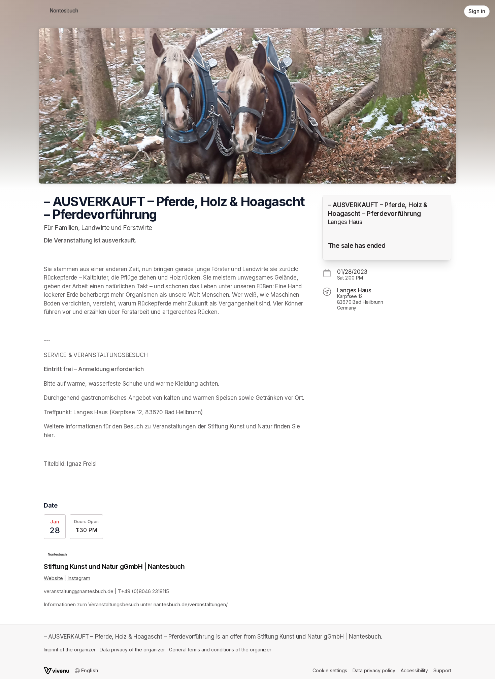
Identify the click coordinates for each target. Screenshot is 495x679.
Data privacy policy (374, 670)
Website (53, 578)
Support (442, 670)
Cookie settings (329, 670)
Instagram (78, 578)
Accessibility (414, 670)
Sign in (476, 11)
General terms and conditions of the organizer (220, 649)
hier (49, 435)
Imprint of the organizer (70, 649)
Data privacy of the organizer (132, 649)
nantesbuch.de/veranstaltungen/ (191, 605)
